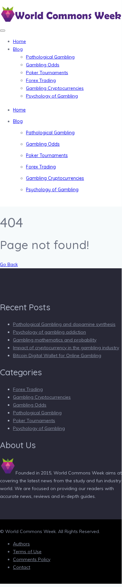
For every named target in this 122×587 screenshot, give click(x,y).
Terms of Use (27, 551)
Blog (18, 49)
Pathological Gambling (50, 57)
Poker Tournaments (47, 72)
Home (19, 41)
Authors (21, 544)
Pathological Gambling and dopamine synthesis (64, 324)
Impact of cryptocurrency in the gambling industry (66, 348)
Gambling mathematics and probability (54, 340)
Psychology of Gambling (52, 96)
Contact (21, 567)
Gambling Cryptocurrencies (55, 88)
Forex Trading (41, 80)
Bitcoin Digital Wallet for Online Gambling (57, 355)
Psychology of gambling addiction (49, 332)
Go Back (9, 264)
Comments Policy (31, 559)
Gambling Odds (42, 65)
